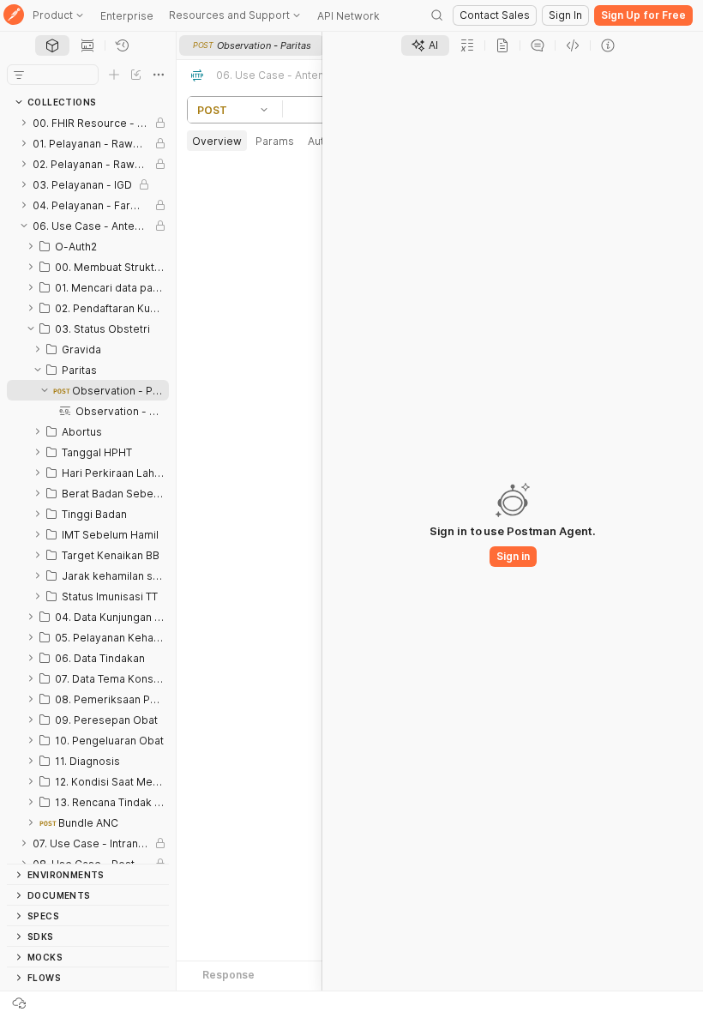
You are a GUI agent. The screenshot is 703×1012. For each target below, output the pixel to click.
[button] (266, 109)
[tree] (88, 488)
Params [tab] (274, 141)
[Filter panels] (19, 74)
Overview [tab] (217, 141)
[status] (20, 1001)
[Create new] (114, 74)
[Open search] (437, 15)
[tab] (52, 45)
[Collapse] (24, 225)
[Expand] (24, 123)
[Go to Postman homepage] (13, 15)
